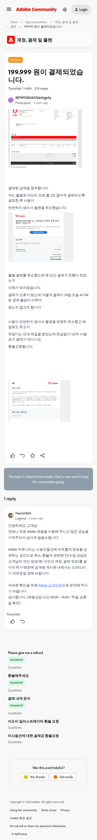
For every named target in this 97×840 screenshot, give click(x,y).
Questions (15, 667)
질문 (13, 26)
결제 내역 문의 (19, 698)
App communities (36, 22)
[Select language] (65, 9)
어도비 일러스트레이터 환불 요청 (33, 721)
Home (14, 22)
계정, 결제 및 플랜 (66, 22)
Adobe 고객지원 (50, 585)
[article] (48, 567)
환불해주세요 (18, 675)
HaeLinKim (23, 513)
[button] (9, 11)
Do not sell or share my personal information (38, 826)
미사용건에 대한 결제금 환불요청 (33, 735)
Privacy (65, 810)
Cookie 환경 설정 (21, 818)
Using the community (23, 810)
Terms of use (48, 810)
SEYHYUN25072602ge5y (33, 97)
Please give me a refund (25, 652)
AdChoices (20, 834)
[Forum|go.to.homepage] (36, 9)
